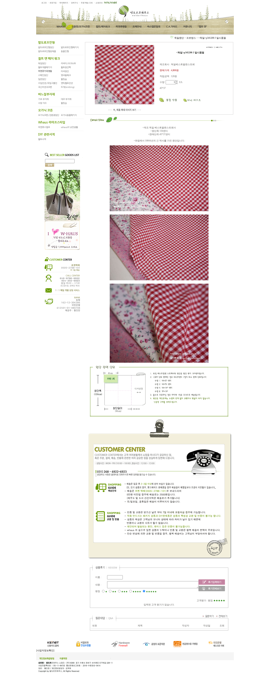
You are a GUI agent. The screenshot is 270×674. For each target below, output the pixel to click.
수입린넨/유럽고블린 (47, 83)
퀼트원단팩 (66, 67)
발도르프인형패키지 (70, 47)
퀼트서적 (42, 139)
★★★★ (136, 591)
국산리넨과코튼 (45, 87)
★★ (114, 591)
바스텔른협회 (153, 26)
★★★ (124, 591)
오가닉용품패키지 (69, 115)
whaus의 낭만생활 (69, 127)
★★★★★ (151, 591)
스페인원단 (43, 75)
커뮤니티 (187, 26)
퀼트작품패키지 (45, 67)
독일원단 (42, 63)
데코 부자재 (66, 99)
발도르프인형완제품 (47, 51)
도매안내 (137, 26)
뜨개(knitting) (68, 87)
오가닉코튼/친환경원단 (48, 115)
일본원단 (42, 79)
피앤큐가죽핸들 (45, 71)
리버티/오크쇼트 (68, 63)
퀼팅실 (64, 103)
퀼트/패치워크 (103, 26)
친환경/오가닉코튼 (81, 26)
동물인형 (65, 51)
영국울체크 (66, 75)
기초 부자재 (43, 99)
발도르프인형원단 (46, 47)
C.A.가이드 (171, 26)
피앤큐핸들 (121, 26)
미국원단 (65, 71)
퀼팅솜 (64, 79)
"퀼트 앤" (202, 26)
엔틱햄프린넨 (67, 83)
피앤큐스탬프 (44, 127)
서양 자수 (42, 103)
